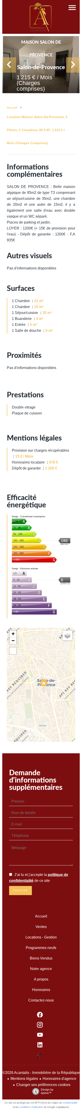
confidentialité (70, 1102)
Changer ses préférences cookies (43, 1085)
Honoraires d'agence (59, 1079)
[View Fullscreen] (13, 650)
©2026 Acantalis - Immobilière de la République (41, 1073)
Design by (47, 1091)
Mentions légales (24, 1079)
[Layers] (67, 635)
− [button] (13, 640)
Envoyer (20, 890)
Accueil (12, 107)
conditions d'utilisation (31, 1107)
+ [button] (13, 634)
